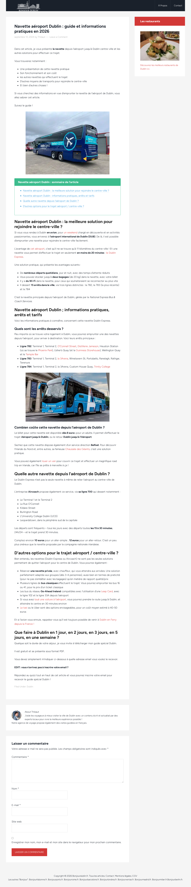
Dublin (30, 686)
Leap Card (107, 591)
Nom (15, 788)
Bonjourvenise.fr (126, 879)
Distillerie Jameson (88, 346)
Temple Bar (32, 354)
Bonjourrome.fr (71, 879)
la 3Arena (63, 358)
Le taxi (23, 607)
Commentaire (20, 756)
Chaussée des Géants (77, 449)
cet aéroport (37, 248)
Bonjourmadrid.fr (143, 879)
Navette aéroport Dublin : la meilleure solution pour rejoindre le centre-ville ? (66, 190)
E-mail (16, 805)
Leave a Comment (58, 37)
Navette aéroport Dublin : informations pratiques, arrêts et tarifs (58, 195)
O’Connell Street (67, 346)
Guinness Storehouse (88, 350)
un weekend (70, 232)
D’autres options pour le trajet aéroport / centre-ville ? (53, 206)
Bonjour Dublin (28, 5)
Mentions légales (123, 876)
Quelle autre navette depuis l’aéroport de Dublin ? (51, 200)
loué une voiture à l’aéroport (50, 599)
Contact (110, 876)
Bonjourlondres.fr (108, 879)
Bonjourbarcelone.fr (89, 879)
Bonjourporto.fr (55, 879)
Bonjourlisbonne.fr (38, 879)
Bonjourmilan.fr (159, 879)
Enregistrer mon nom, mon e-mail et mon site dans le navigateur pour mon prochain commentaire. (66, 842)
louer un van (49, 461)
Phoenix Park (45, 350)
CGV (134, 876)
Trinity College (102, 366)
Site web (17, 821)
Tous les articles (97, 876)
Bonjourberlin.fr (174, 879)
